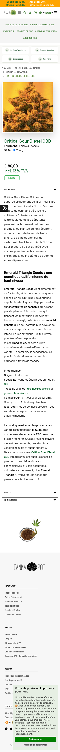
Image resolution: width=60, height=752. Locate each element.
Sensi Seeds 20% (16, 1)
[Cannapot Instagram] (6, 728)
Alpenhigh (9, 713)
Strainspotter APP (13, 643)
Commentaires (11, 500)
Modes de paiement (13, 601)
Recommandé (11, 634)
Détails (8, 492)
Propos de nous (12, 593)
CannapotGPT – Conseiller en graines (21, 656)
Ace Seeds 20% (38, 1)
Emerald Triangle (17, 71)
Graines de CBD (25, 31)
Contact (8, 684)
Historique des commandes (17, 676)
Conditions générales (14, 652)
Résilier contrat (11, 693)
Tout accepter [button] (35, 739)
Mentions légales (12, 610)
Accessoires (30, 37)
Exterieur (8, 31)
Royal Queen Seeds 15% (42, 5)
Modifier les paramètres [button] (35, 744)
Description (10, 189)
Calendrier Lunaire (13, 614)
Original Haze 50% (15, 5)
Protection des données (15, 647)
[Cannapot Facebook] (11, 728)
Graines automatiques (42, 24)
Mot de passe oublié (13, 680)
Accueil (6, 67)
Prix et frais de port (13, 597)
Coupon (8, 639)
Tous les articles (12, 606)
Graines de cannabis (17, 24)
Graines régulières (46, 31)
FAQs (7, 689)
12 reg (19, 150)
